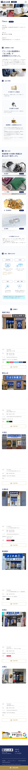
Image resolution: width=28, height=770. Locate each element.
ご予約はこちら (8, 270)
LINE (8, 362)
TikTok (24, 362)
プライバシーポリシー (12, 760)
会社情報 (3, 760)
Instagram (11, 362)
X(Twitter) (16, 362)
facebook (20, 362)
